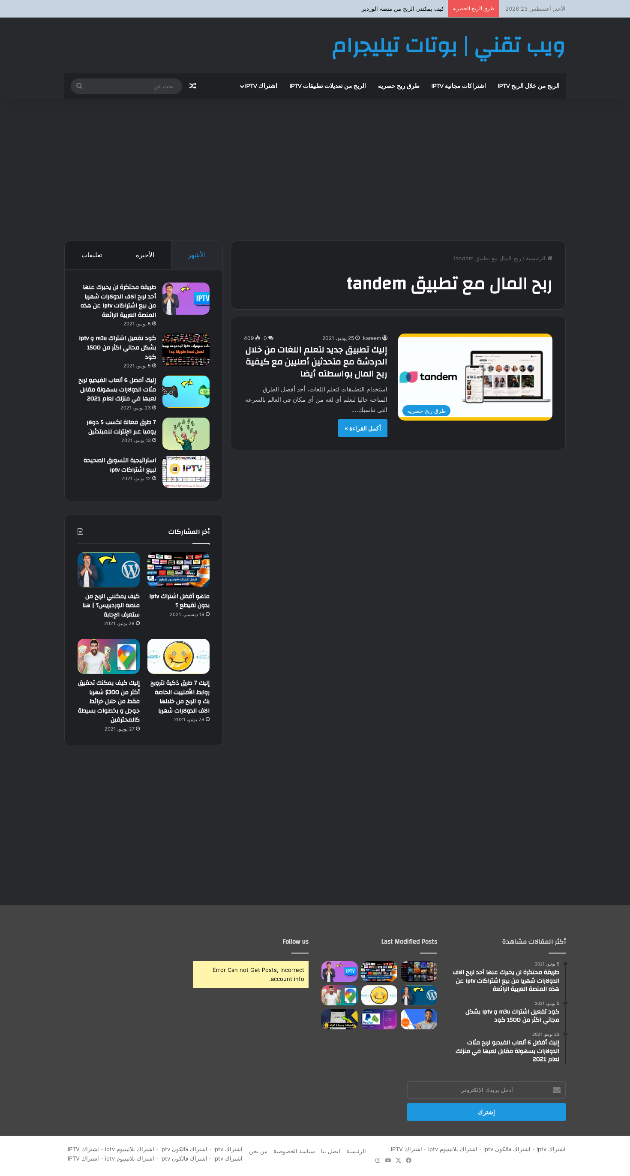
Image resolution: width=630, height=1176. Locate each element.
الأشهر (197, 255)
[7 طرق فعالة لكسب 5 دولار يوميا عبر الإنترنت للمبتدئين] (186, 434)
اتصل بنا (330, 1151)
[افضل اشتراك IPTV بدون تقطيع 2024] (419, 971)
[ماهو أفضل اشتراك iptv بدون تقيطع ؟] (178, 569)
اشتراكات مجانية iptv (459, 86)
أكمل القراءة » (363, 428)
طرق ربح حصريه (399, 86)
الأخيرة (145, 255)
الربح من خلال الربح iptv (529, 86)
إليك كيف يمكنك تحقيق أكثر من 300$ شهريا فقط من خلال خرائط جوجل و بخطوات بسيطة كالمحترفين (109, 701)
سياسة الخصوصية (294, 1151)
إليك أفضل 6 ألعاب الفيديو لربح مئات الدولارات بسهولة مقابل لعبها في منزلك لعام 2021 (117, 389)
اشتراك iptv (261, 86)
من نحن (258, 1151)
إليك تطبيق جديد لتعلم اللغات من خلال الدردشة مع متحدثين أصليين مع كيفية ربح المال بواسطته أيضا (316, 362)
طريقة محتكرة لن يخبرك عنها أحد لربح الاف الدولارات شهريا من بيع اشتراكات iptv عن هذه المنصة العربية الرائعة (118, 301)
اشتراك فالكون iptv (507, 1149)
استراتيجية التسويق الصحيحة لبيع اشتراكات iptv (120, 465)
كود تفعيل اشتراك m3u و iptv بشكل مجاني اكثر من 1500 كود (117, 347)
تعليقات (91, 255)
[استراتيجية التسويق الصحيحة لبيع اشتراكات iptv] (186, 472)
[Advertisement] (315, 168)
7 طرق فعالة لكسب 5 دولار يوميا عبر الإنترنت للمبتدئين (121, 427)
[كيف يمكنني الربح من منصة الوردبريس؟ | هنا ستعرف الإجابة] (109, 569)
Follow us (296, 941)
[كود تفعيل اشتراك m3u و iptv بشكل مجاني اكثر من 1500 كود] (186, 350)
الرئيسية (536, 258)
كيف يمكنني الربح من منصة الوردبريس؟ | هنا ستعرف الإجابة (373, 8)
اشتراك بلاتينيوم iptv (452, 1149)
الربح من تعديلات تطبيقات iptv (328, 86)
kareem (372, 338)
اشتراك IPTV (404, 1149)
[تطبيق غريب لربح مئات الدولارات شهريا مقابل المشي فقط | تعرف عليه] (379, 1019)
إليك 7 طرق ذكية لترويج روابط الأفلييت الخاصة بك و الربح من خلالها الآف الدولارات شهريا (180, 696)
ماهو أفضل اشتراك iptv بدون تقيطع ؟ (179, 601)
